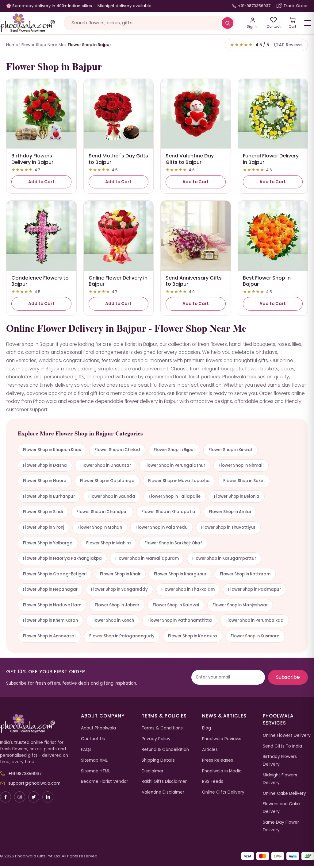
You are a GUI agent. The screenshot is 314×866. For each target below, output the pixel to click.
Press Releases (217, 760)
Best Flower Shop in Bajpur (267, 281)
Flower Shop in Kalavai (176, 605)
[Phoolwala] (36, 723)
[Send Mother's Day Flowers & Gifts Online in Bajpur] (119, 114)
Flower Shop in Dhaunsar (105, 465)
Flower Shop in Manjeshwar (240, 605)
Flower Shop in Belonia (236, 496)
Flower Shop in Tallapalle (175, 496)
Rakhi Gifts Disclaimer (164, 781)
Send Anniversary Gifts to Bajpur (194, 281)
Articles (210, 749)
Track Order (296, 6)
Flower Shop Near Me (43, 45)
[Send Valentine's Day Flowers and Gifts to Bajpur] (196, 114)
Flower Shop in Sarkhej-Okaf (173, 543)
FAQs (86, 749)
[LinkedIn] (47, 796)
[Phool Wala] (27, 23)
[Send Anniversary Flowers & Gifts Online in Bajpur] (196, 236)
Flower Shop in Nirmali (241, 465)
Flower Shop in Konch (112, 620)
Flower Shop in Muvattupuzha (179, 481)
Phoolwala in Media (222, 771)
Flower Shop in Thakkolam (188, 589)
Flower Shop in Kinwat (231, 450)
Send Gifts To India (282, 746)
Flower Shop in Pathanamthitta (179, 620)
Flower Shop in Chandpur (102, 512)
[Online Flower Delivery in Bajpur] (119, 236)
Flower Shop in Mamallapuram (147, 558)
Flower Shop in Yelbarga (48, 543)
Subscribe (288, 677)
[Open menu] (307, 23)
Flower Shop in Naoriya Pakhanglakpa (62, 558)
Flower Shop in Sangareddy (119, 589)
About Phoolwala (98, 728)
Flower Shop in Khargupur (180, 574)
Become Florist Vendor (104, 781)
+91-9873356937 (254, 6)
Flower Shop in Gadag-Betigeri (54, 574)
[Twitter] (33, 796)
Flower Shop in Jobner (117, 605)
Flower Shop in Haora (45, 481)
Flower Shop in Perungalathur (174, 465)
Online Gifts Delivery (223, 792)
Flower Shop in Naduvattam (52, 605)
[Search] (227, 23)
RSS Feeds (212, 781)
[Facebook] (5, 796)
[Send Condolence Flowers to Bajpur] (41, 236)
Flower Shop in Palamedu (162, 527)
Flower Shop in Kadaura (192, 636)
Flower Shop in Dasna (45, 465)
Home (12, 45)
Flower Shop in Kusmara (255, 636)
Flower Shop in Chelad (117, 450)
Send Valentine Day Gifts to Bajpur (190, 159)
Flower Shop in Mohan (100, 527)
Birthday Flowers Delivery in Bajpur (32, 159)
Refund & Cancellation (165, 749)
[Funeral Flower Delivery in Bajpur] (273, 114)
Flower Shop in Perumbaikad (254, 620)
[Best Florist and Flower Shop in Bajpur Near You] (273, 236)
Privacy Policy (156, 739)
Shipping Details (158, 760)
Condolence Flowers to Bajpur (40, 281)
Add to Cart (41, 182)
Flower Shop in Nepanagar (50, 589)
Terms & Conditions (162, 728)
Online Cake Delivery (284, 793)
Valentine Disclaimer (163, 792)
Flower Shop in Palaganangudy (122, 636)
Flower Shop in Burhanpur (49, 496)
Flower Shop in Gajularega (107, 481)
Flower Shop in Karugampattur (224, 558)
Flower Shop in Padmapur (254, 589)
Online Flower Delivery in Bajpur (118, 281)
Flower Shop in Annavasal (49, 636)
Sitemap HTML (95, 771)
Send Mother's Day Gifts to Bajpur (118, 159)
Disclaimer (152, 771)
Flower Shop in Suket (244, 481)
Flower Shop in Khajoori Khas (52, 450)
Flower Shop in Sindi (43, 512)
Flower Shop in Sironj (43, 527)
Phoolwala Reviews (221, 739)
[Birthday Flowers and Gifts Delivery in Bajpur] (41, 114)
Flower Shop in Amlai (230, 512)
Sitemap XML (94, 760)
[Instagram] (19, 796)
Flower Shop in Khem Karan (50, 620)
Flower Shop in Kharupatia (168, 512)
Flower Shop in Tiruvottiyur (228, 527)
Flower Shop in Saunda (111, 496)
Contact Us (93, 739)
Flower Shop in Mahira (108, 543)
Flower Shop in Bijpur (174, 450)
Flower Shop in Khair (120, 574)
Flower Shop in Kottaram (245, 574)
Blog (206, 728)
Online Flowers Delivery (287, 735)
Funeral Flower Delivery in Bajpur (271, 159)
